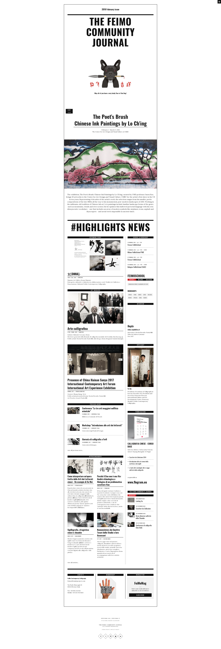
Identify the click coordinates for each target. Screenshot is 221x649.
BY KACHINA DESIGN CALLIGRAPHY (111, 620)
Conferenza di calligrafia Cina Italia (144, 526)
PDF (141, 242)
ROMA (135, 294)
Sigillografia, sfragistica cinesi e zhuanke (78, 531)
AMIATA (139, 294)
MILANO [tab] (140, 280)
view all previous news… (75, 450)
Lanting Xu (139, 501)
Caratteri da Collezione (143, 508)
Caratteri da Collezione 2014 (137, 457)
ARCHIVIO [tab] (132, 495)
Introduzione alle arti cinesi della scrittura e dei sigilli (138, 462)
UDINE (144, 294)
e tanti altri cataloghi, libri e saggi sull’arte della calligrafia (139, 469)
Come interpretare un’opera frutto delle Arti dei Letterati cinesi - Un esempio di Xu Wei (80, 479)
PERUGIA (135, 297)
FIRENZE (130, 294)
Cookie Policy (106, 629)
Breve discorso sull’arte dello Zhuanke (143, 517)
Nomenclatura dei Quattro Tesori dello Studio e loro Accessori (108, 532)
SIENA (140, 297)
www (145, 250)
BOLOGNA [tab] (149, 280)
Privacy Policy (114, 629)
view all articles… (73, 562)
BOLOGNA (150, 294)
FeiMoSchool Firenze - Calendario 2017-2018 (138, 284)
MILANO (130, 297)
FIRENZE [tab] (132, 280)
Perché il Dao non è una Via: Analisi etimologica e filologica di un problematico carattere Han (109, 480)
